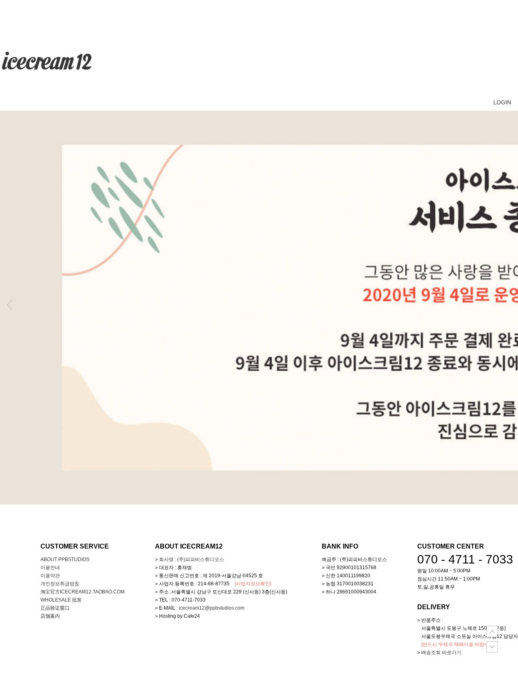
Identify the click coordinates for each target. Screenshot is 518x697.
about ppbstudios (64, 559)
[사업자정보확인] (253, 584)
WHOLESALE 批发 (61, 600)
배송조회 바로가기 (441, 652)
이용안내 (50, 567)
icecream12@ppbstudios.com (211, 608)
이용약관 (50, 575)
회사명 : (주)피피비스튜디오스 (191, 559)
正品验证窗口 (55, 608)
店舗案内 (50, 616)
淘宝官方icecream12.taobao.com (82, 592)
